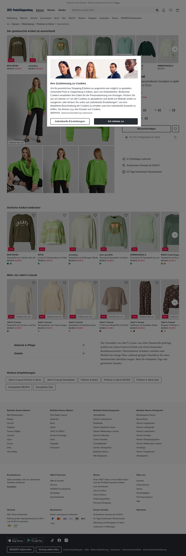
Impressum (87, 113)
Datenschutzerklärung (71, 113)
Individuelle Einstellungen (70, 121)
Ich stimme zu (116, 121)
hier (72, 109)
